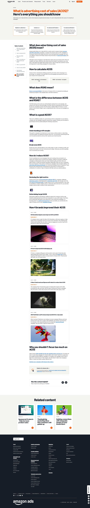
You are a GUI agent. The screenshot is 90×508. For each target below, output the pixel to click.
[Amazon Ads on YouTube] (20, 495)
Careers (56, 493)
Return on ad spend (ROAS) (35, 91)
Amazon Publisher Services (35, 481)
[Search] (69, 1)
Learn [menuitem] (67, 444)
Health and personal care (53, 458)
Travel (50, 469)
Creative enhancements (35, 453)
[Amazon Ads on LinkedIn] (13, 495)
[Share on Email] (88, 503)
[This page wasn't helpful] (63, 382)
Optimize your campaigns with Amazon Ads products (41, 361)
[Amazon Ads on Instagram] (18, 495)
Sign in (73, 1)
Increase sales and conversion (18, 451)
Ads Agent (32, 486)
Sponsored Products (62, 55)
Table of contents (19, 46)
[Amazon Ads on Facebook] (22, 495)
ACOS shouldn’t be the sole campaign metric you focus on (49, 353)
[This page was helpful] (66, 382)
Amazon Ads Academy (70, 446)
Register (79, 1)
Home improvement (52, 462)
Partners (49, 1)
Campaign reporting (34, 467)
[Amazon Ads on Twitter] (16, 495)
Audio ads (14, 468)
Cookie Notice (43, 493)
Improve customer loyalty (17, 453)
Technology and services (36, 474)
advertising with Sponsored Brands (37, 165)
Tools (43, 1)
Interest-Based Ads (35, 493)
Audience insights (34, 446)
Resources (68, 449)
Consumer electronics (52, 449)
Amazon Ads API (33, 479)
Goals (19, 1)
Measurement (37, 1)
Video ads (14, 467)
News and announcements (70, 455)
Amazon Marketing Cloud (35, 477)
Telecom (50, 465)
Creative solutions (35, 451)
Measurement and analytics (35, 461)
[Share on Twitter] (88, 498)
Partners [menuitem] (68, 458)
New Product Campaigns (35, 484)
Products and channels (27, 1)
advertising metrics (33, 181)
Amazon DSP (33, 475)
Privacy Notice (28, 493)
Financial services (51, 455)
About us (14, 493)
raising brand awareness (43, 200)
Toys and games (51, 467)
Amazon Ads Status (50, 493)
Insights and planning (35, 444)
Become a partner (69, 462)
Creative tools (33, 456)
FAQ (67, 453)
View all (14, 472)
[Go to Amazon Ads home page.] (23, 502)
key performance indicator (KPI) (47, 179)
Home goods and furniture (53, 460)
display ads (59, 254)
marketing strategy (47, 202)
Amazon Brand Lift (34, 463)
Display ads (15, 465)
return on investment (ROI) (37, 182)
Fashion (50, 453)
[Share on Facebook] (88, 496)
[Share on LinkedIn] (88, 501)
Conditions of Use (21, 493)
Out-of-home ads (16, 470)
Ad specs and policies (69, 451)
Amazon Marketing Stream (35, 465)
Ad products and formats (16, 457)
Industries (51, 444)
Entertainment (51, 451)
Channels (50, 472)
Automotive (51, 446)
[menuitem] (18, 465)
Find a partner (68, 460)
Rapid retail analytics (34, 470)
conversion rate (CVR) (52, 181)
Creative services (34, 455)
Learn (54, 1)
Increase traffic (15, 449)
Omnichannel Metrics (34, 468)
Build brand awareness (17, 446)
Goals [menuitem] (14, 444)
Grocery (50, 456)
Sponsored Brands (60, 322)
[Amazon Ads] (10, 1)
